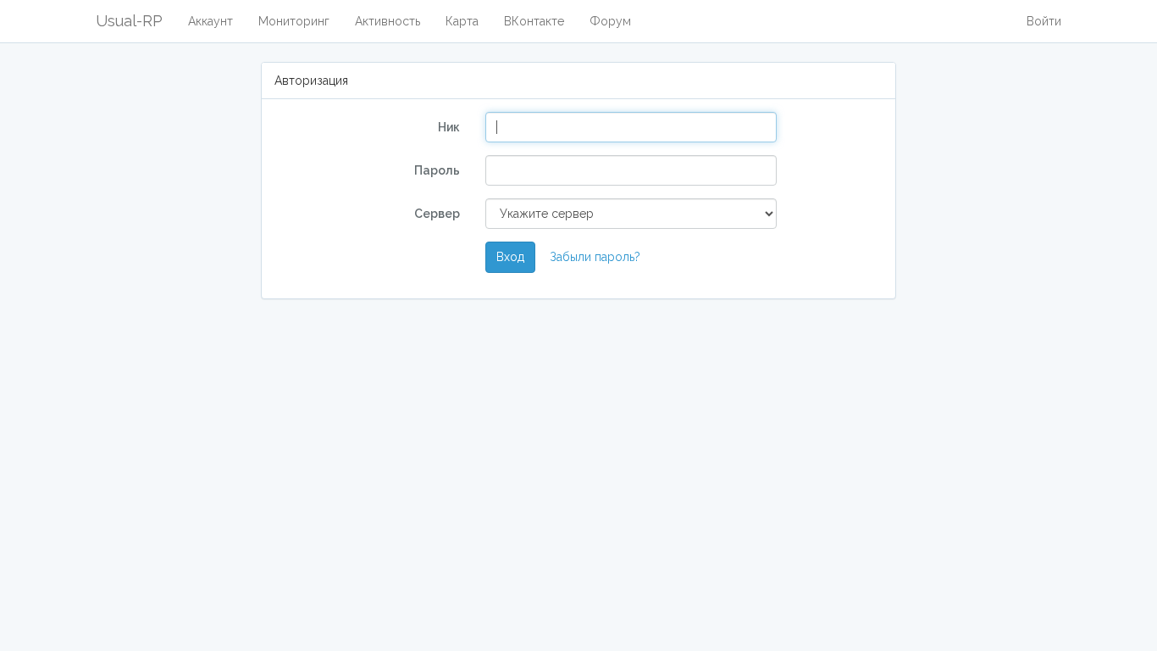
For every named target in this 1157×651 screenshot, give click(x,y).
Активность (387, 21)
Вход (510, 257)
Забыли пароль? (595, 257)
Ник (449, 127)
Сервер (437, 213)
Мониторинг (293, 21)
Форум (610, 21)
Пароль (437, 170)
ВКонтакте (534, 21)
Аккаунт (210, 21)
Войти (1044, 21)
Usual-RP (129, 21)
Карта (462, 21)
